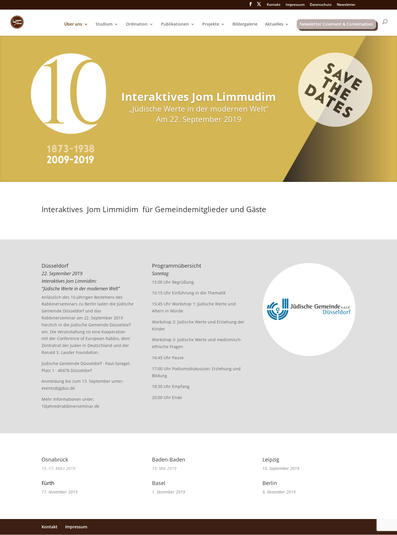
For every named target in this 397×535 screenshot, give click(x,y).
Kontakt (273, 5)
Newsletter (346, 5)
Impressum (295, 5)
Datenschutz (321, 5)
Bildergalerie (245, 24)
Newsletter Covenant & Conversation (336, 24)
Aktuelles (274, 24)
